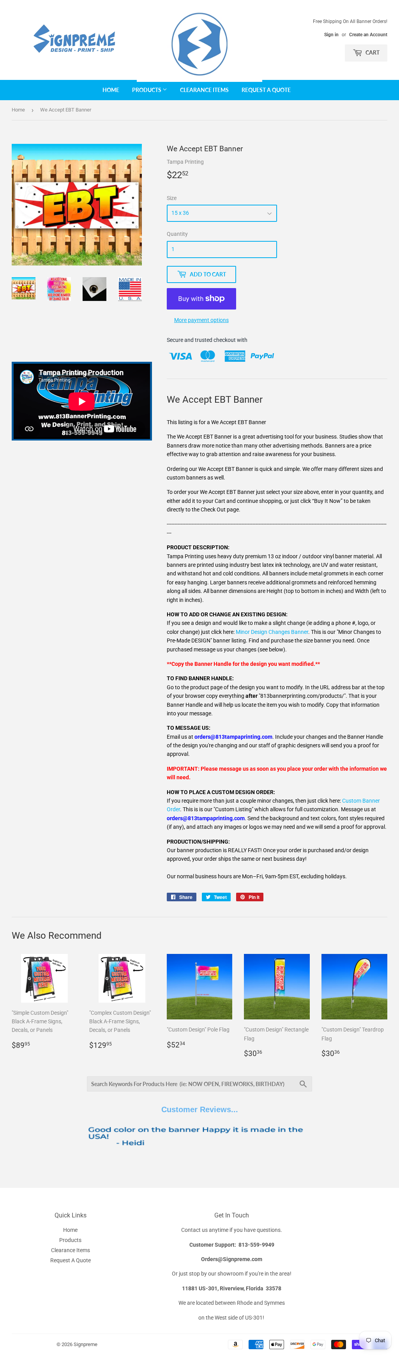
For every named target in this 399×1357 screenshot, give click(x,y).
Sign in (331, 34)
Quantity (177, 234)
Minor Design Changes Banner (272, 632)
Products (147, 90)
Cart (372, 52)
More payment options (201, 320)
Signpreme (85, 1344)
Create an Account (368, 34)
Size (172, 198)
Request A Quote (266, 90)
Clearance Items (204, 90)
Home (110, 90)
